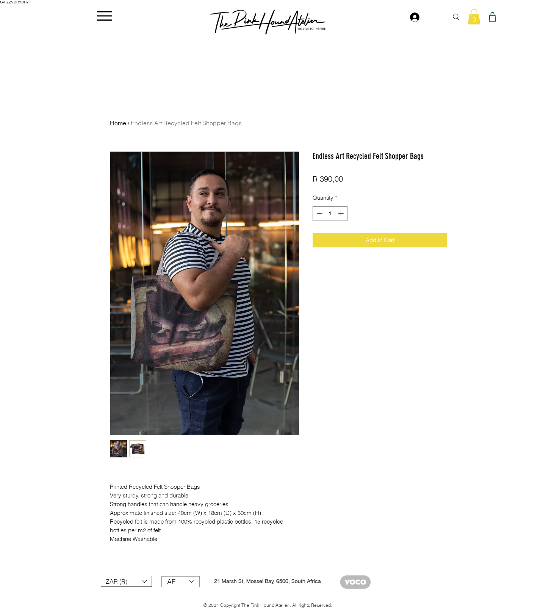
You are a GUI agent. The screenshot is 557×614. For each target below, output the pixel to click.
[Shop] (492, 17)
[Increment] (341, 214)
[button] (474, 17)
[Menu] (104, 15)
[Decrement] (319, 214)
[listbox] (126, 581)
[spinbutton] (330, 214)
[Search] (456, 17)
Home (118, 123)
